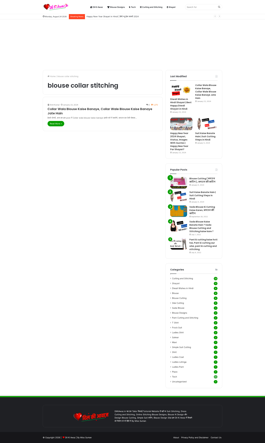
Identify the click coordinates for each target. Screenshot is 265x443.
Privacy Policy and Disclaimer (195, 437)
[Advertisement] (132, 43)
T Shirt (175, 322)
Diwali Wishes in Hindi (182, 288)
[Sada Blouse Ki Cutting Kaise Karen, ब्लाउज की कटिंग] (178, 211)
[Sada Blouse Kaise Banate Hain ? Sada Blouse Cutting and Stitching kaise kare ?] (178, 226)
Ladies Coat (178, 357)
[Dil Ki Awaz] (56, 7)
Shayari (171, 7)
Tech (133, 7)
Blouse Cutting (179, 298)
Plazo (174, 372)
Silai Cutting (178, 303)
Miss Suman (86, 437)
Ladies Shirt (178, 332)
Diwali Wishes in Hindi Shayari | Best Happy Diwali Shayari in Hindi (181, 104)
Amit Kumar (55, 105)
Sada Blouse (178, 308)
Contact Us (216, 437)
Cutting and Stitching (152, 7)
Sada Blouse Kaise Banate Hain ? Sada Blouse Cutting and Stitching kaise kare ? (201, 226)
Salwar (175, 337)
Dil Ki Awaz (97, 7)
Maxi (174, 342)
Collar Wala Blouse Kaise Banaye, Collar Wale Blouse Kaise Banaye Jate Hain (205, 92)
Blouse (175, 293)
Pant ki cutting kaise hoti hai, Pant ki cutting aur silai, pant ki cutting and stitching (203, 244)
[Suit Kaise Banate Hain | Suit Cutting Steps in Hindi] (206, 124)
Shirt (174, 352)
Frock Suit (177, 327)
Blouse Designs (117, 7)
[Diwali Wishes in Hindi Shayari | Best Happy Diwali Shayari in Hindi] (181, 90)
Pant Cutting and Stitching (185, 318)
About (176, 437)
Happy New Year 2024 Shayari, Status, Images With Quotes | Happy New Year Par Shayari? (179, 141)
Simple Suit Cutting (181, 347)
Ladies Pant (178, 367)
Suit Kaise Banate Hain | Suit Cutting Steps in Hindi (205, 136)
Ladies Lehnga (179, 362)
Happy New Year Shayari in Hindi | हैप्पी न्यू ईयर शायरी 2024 (112, 16)
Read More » (56, 123)
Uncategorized (179, 381)
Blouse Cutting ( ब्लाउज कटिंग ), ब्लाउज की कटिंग (202, 180)
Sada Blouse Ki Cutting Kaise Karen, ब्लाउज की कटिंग (202, 210)
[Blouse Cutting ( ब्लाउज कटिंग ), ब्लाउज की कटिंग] (178, 182)
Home (52, 76)
